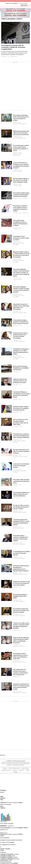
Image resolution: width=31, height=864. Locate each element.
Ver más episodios (5, 827)
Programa (15, 3)
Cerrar (2, 835)
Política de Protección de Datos (14, 768)
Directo (20, 802)
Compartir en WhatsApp (6, 859)
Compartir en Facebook (6, 854)
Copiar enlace (4, 860)
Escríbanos (15, 771)
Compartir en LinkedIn (6, 857)
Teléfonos (28, 770)
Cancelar (7, 848)
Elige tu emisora (24, 5)
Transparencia (14, 770)
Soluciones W (21, 770)
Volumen (2, 798)
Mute (1, 796)
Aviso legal (5, 768)
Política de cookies (25, 768)
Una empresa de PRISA (15, 776)
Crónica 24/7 (3, 821)
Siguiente (2, 755)
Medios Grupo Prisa (15, 780)
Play (1, 799)
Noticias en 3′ (4, 802)
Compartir (20, 827)
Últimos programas (13, 802)
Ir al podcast (14, 827)
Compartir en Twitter (5, 855)
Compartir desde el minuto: (8, 863)
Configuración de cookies (6, 770)
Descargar (3, 862)
